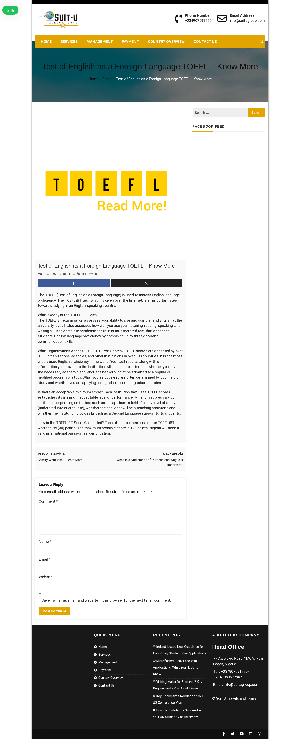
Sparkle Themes (139, 734)
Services (69, 41)
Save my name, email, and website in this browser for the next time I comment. (106, 600)
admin (67, 274)
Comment (48, 501)
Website (45, 577)
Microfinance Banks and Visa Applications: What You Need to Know (175, 667)
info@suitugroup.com (247, 20)
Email (44, 559)
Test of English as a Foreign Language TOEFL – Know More (106, 266)
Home (46, 41)
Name (45, 541)
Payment (130, 41)
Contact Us (205, 41)
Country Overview (166, 41)
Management (100, 41)
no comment (89, 274)
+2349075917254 (199, 20)
